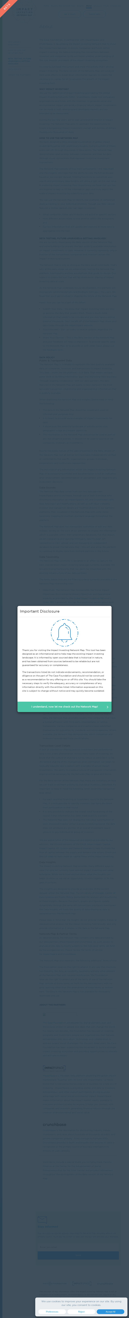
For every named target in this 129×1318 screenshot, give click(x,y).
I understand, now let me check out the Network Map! (64, 707)
